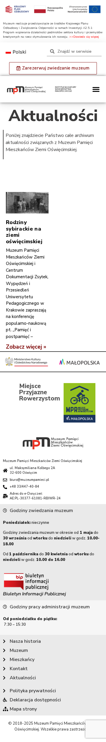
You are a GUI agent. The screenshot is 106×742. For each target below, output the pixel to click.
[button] (96, 89)
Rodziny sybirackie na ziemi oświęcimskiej (24, 232)
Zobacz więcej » (26, 347)
